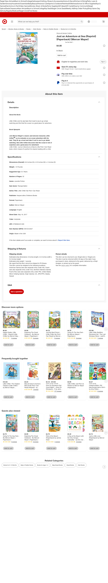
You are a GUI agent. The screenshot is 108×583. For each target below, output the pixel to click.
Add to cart (61, 55)
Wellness (73, 4)
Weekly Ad (70, 8)
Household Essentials (20, 4)
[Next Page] (106, 329)
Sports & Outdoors (55, 4)
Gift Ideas (61, 6)
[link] (65, 42)
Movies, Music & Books (38, 6)
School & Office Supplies (86, 4)
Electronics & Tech (12, 6)
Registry (9, 11)
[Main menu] (12, 21)
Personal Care (42, 4)
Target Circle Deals (59, 8)
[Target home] (4, 21)
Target (4, 29)
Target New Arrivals (7, 1)
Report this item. (64, 240)
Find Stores (33, 11)
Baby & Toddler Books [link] (27, 465)
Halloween (36, 1)
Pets (63, 4)
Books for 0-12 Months (68, 29)
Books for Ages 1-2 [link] (42, 465)
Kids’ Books (37, 29)
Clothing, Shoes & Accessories (51, 1)
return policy (65, 265)
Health (67, 4)
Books (28, 29)
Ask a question (16, 292)
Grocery (9, 4)
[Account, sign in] (93, 21)
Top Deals (48, 8)
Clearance (14, 8)
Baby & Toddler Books (50, 29)
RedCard (15, 11)
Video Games (24, 6)
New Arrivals (22, 8)
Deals (7, 8)
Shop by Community (80, 6)
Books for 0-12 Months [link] (10, 465)
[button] (65, 42)
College (29, 1)
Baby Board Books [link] (57, 465)
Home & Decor (68, 1)
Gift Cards (69, 6)
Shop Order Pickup (81, 8)
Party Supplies (52, 6)
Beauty (34, 4)
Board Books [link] (70, 465)
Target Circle (24, 11)
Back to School (20, 1)
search (82, 22)
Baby (30, 4)
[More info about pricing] (104, 46)
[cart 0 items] (103, 21)
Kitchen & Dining (80, 1)
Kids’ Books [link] (81, 465)
